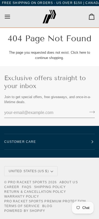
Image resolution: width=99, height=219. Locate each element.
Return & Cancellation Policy (35, 192)
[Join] (90, 112)
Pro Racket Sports (27, 182)
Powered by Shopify (24, 211)
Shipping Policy (50, 187)
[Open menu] (12, 17)
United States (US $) (29, 171)
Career (11, 187)
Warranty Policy (21, 196)
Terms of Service (22, 206)
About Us (68, 182)
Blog (47, 206)
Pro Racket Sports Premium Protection (45, 201)
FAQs (26, 187)
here (82, 52)
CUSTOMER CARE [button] (20, 142)
